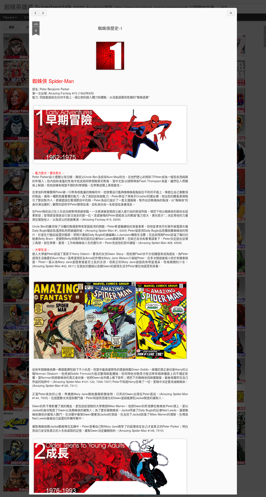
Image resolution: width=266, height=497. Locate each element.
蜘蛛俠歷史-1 (110, 28)
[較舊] (43, 13)
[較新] (35, 13)
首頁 (27, 17)
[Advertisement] (211, 87)
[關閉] (231, 13)
